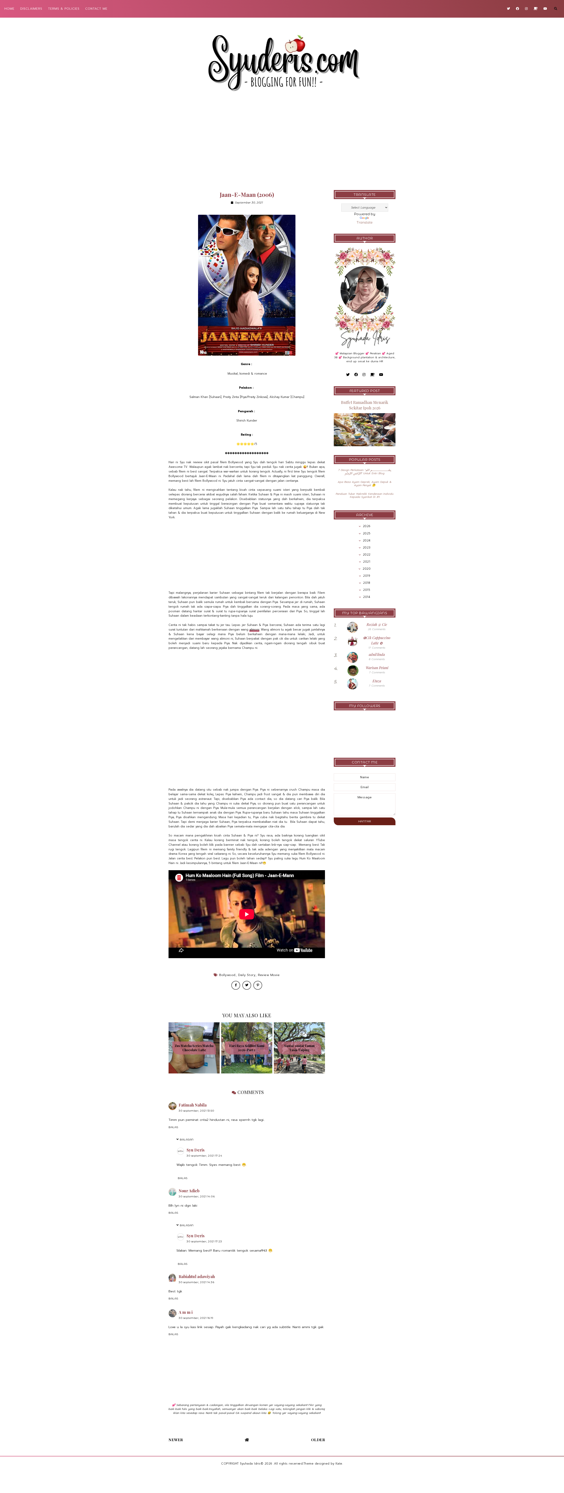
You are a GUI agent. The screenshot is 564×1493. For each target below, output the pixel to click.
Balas (173, 1127)
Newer (176, 1439)
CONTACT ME (96, 8)
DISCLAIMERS (31, 8)
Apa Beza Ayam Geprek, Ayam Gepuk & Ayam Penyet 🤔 (364, 483)
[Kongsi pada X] (246, 985)
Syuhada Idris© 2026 (256, 1463)
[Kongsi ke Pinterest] (257, 985)
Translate (365, 222)
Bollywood (227, 975)
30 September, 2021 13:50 (196, 1110)
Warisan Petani (377, 667)
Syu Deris (195, 1150)
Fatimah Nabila (193, 1105)
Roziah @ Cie (377, 624)
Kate (339, 1463)
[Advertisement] (282, 146)
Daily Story (247, 975)
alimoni (254, 629)
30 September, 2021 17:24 (204, 1155)
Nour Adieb (189, 1190)
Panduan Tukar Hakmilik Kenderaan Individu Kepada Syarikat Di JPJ (364, 495)
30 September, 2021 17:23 (204, 1241)
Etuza (377, 681)
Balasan (187, 1139)
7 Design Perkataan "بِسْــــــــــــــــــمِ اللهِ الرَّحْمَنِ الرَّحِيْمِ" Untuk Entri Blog (364, 471)
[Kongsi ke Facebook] (235, 985)
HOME (9, 8)
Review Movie (269, 975)
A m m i (186, 1312)
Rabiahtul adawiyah (197, 1276)
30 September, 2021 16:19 (196, 1317)
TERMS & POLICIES (64, 8)
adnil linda (377, 654)
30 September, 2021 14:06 (197, 1196)
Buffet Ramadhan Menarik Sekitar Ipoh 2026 (364, 405)
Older (318, 1439)
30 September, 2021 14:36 (196, 1282)
